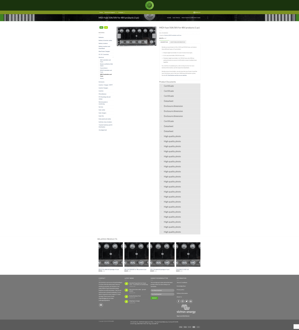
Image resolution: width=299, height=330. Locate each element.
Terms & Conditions (182, 282)
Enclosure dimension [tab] (173, 106)
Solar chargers (102, 113)
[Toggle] (113, 57)
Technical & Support (109, 12)
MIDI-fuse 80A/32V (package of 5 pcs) (159, 269)
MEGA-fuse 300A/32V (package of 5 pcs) (109, 269)
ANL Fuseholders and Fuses (105, 60)
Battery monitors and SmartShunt (104, 47)
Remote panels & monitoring (103, 103)
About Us (179, 297)
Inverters (101, 91)
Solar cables (102, 110)
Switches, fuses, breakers (105, 122)
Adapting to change (134, 301)
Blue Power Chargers (104, 51)
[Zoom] (118, 44)
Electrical (176, 17)
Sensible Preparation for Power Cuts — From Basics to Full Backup (138, 283)
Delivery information (182, 293)
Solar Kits (101, 116)
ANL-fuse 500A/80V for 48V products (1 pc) (135, 269)
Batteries (101, 37)
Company (120, 12)
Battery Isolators (103, 43)
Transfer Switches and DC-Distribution (106, 126)
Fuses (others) (103, 68)
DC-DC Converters (104, 54)
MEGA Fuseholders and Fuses (106, 71)
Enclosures (101, 82)
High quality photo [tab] (172, 136)
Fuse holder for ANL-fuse (182, 269)
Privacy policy (180, 289)
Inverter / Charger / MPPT (106, 85)
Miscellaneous (102, 94)
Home (101, 12)
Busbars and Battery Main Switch (106, 64)
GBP (101, 27)
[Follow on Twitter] (187, 301)
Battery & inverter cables (105, 40)
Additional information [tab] (177, 42)
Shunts (102, 78)
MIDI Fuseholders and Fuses (191, 17)
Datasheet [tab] (168, 101)
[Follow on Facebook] (178, 301)
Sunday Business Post (135, 296)
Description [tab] (164, 42)
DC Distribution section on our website (176, 75)
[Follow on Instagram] (183, 301)
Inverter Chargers (103, 88)
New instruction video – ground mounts (137, 290)
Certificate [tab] (169, 86)
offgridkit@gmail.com (105, 298)
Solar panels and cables (105, 119)
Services (101, 107)
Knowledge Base (181, 286)
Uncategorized (103, 130)
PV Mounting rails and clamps (104, 98)
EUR (106, 27)
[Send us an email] (101, 305)
